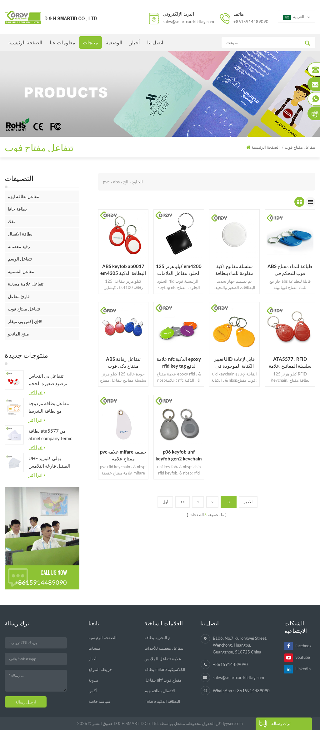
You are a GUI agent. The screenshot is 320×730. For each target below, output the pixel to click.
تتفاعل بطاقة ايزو (23, 196)
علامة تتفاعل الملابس (162, 658)
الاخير (248, 501)
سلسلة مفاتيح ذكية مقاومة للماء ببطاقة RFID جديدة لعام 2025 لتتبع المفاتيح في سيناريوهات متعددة (234, 269)
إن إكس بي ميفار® (25, 321)
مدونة (93, 680)
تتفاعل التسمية (21, 271)
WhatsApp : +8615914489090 (241, 690)
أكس (92, 690)
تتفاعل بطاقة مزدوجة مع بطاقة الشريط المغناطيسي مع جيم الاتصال (48, 407)
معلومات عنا (62, 42)
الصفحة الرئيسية (25, 42)
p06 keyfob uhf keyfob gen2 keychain (179, 455)
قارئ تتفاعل (19, 296)
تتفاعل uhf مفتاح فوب (163, 680)
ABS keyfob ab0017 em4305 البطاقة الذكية (123, 269)
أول (165, 501)
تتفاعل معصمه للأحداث (163, 648)
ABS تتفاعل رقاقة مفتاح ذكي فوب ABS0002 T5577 (123, 362)
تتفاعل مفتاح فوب (24, 308)
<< (182, 501)
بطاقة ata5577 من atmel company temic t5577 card (50, 435)
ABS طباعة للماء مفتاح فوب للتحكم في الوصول (290, 269)
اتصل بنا (155, 42)
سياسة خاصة (99, 701)
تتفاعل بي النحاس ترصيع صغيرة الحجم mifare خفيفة (47, 380)
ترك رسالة (281, 723)
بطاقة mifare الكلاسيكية (164, 669)
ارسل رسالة (25, 701)
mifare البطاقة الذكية (162, 701)
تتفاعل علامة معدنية (25, 283)
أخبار (135, 42)
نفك (11, 221)
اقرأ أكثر (35, 392)
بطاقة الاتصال (20, 233)
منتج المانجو (18, 333)
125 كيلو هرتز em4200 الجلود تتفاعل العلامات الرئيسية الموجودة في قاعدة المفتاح (179, 269)
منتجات (90, 42)
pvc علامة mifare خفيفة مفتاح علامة (123, 455)
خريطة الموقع (100, 669)
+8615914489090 (250, 21)
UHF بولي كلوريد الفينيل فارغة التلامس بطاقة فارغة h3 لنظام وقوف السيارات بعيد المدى (49, 462)
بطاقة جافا (17, 208)
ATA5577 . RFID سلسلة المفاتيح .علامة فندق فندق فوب (290, 362)
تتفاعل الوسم (20, 258)
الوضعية (114, 42)
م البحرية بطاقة (157, 637)
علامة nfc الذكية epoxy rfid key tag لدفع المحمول (179, 362)
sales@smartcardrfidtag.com (188, 21)
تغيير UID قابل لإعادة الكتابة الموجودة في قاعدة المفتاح (234, 362)
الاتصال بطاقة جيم (159, 690)
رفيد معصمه (19, 246)
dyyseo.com (232, 723)
